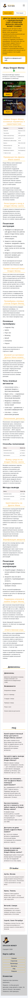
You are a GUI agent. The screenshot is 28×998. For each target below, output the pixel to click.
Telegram (14, 971)
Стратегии (14, 961)
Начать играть (8, 13)
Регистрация (19, 13)
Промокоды (14, 963)
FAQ (14, 968)
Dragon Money (10, 946)
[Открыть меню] (23, 5)
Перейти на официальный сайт (13, 59)
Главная (14, 958)
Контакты (14, 966)
